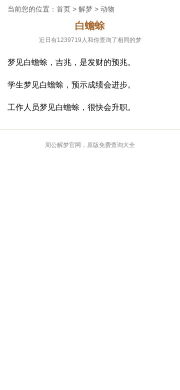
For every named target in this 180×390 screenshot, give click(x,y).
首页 (63, 9)
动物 (107, 9)
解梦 (85, 9)
